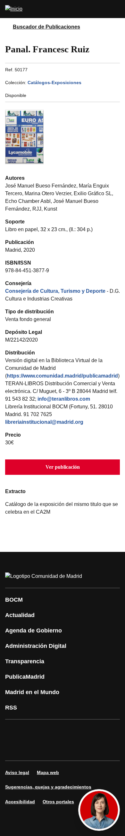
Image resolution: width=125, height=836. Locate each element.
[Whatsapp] (110, 731)
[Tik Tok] (14, 749)
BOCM (14, 600)
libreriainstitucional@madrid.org (44, 422)
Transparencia (24, 661)
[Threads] (72, 749)
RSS (11, 707)
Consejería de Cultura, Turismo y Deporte (55, 291)
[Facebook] (14, 731)
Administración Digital (35, 646)
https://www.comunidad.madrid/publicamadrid (62, 376)
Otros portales (58, 801)
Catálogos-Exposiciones (54, 82)
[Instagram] (33, 731)
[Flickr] (33, 749)
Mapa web (48, 772)
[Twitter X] (53, 731)
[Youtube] (72, 731)
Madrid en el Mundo (32, 692)
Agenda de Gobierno (33, 630)
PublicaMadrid (25, 677)
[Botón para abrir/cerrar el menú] (116, 9)
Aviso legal (17, 772)
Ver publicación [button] (63, 467)
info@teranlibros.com (64, 399)
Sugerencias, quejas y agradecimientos (48, 786)
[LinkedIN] (91, 731)
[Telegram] (53, 749)
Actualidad (20, 615)
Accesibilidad (20, 801)
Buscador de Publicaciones (46, 27)
